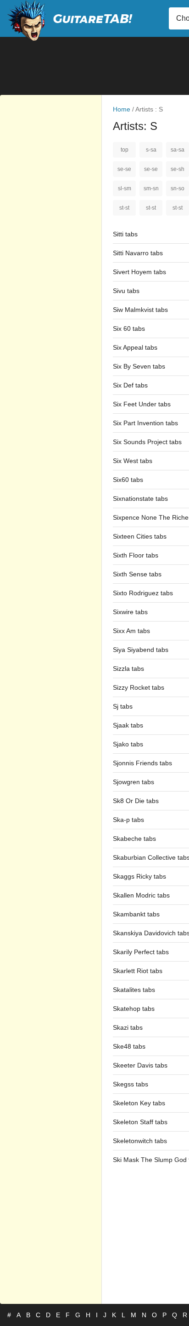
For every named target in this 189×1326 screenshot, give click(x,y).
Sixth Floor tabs (135, 555)
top (124, 150)
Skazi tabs (128, 1027)
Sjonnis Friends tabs (142, 763)
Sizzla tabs (128, 668)
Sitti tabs (125, 234)
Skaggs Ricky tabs (139, 876)
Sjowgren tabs (133, 782)
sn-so (177, 188)
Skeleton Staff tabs (140, 1122)
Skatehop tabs (134, 1008)
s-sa (151, 150)
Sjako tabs (128, 744)
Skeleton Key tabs (139, 1103)
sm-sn (151, 188)
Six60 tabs (128, 479)
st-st (124, 208)
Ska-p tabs (128, 819)
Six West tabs (132, 460)
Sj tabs (123, 706)
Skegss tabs (130, 1084)
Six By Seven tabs (139, 366)
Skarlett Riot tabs (137, 970)
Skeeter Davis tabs (140, 1065)
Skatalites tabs (134, 989)
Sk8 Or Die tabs (136, 800)
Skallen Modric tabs (141, 895)
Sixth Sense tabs (137, 574)
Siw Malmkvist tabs (140, 309)
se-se (124, 169)
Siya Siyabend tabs (140, 649)
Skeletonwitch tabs (140, 1140)
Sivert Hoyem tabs (139, 272)
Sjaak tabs (128, 725)
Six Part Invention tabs (145, 423)
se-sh (177, 169)
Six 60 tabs (129, 328)
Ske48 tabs (129, 1046)
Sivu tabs (126, 290)
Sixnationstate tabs (140, 498)
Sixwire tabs (130, 612)
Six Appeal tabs (135, 347)
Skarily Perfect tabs (141, 952)
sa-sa (177, 150)
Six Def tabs (130, 385)
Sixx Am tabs (131, 630)
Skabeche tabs (134, 838)
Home (121, 109)
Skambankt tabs (136, 914)
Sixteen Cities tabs (140, 536)
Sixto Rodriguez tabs (143, 593)
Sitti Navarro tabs (138, 253)
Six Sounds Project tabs (147, 442)
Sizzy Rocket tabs (138, 687)
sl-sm (124, 188)
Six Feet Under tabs (142, 404)
